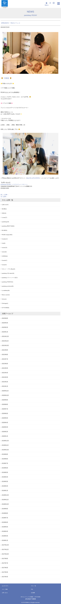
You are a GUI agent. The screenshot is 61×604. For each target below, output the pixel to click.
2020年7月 (5, 409)
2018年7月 (5, 517)
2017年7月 (5, 563)
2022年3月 (5, 322)
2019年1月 (5, 490)
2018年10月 (5, 504)
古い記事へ (4, 196)
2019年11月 (5, 445)
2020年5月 (5, 418)
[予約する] (46, 3)
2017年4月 (5, 576)
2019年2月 (5, 486)
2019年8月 (5, 458)
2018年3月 (5, 536)
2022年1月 (5, 332)
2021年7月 (5, 359)
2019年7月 (5, 463)
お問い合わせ (5, 592)
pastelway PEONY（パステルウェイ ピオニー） (14, 184)
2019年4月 (5, 477)
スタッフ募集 (5, 589)
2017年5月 (5, 572)
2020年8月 (5, 404)
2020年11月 (5, 390)
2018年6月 (5, 522)
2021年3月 (5, 377)
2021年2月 (5, 381)
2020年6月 (5, 413)
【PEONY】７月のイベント (10, 23)
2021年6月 (5, 363)
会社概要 (33, 592)
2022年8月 (5, 318)
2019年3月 (5, 481)
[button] (58, 3)
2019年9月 (5, 454)
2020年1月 (5, 436)
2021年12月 (5, 336)
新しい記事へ (4, 194)
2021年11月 (5, 341)
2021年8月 (5, 354)
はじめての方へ (5, 585)
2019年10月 (5, 449)
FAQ (32, 589)
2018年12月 (5, 495)
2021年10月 (5, 345)
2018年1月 (5, 540)
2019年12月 (5, 440)
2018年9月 (5, 508)
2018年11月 (5, 499)
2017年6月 (5, 567)
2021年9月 (5, 350)
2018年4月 (5, 531)
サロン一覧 (33, 585)
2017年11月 (5, 549)
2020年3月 (5, 427)
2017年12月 (5, 545)
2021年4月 (5, 372)
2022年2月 (5, 327)
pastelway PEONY (30, 15)
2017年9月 (5, 558)
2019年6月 (5, 468)
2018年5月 (5, 526)
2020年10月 (5, 395)
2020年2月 (5, 431)
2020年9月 (5, 400)
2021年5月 (5, 368)
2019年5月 (5, 472)
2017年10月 (5, 554)
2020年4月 (5, 422)
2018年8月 (5, 513)
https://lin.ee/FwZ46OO (32, 178)
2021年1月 (5, 386)
